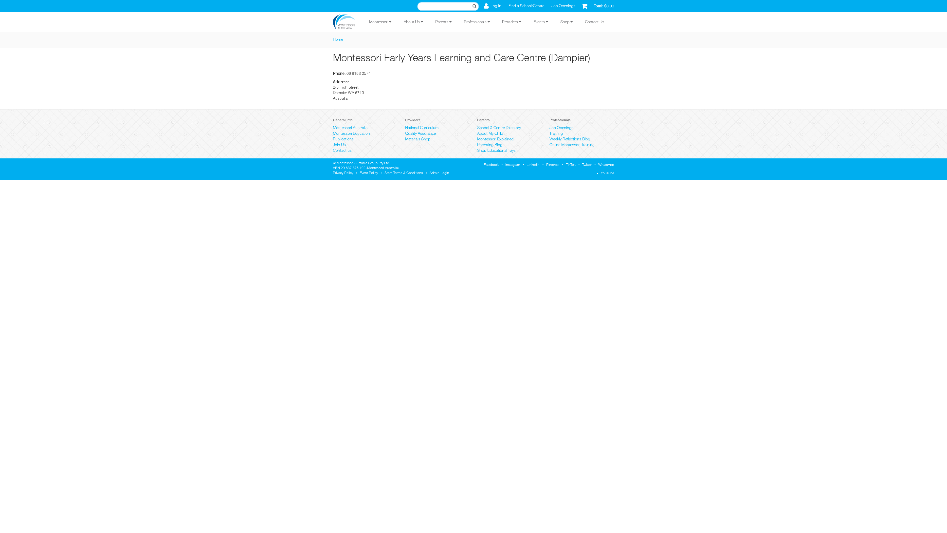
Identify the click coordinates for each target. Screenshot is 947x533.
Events (539, 22)
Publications (343, 139)
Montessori (379, 22)
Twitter (587, 165)
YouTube (607, 173)
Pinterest (552, 165)
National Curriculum (421, 128)
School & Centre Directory (499, 128)
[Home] (348, 22)
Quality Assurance (420, 134)
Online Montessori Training (572, 145)
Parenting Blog (489, 145)
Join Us (339, 145)
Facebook (491, 165)
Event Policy (369, 173)
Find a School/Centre (526, 6)
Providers (510, 22)
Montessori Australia (350, 128)
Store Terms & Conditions (403, 173)
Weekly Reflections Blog (569, 139)
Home (338, 40)
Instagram (512, 165)
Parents (442, 22)
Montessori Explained (495, 139)
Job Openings (563, 6)
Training (556, 134)
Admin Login (439, 173)
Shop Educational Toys (496, 151)
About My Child (490, 134)
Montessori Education (351, 134)
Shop (565, 22)
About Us (412, 22)
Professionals (476, 22)
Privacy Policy (343, 173)
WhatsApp (606, 165)
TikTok (571, 165)
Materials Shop (417, 139)
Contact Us (594, 22)
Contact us (342, 151)
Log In (496, 6)
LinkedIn (533, 165)
